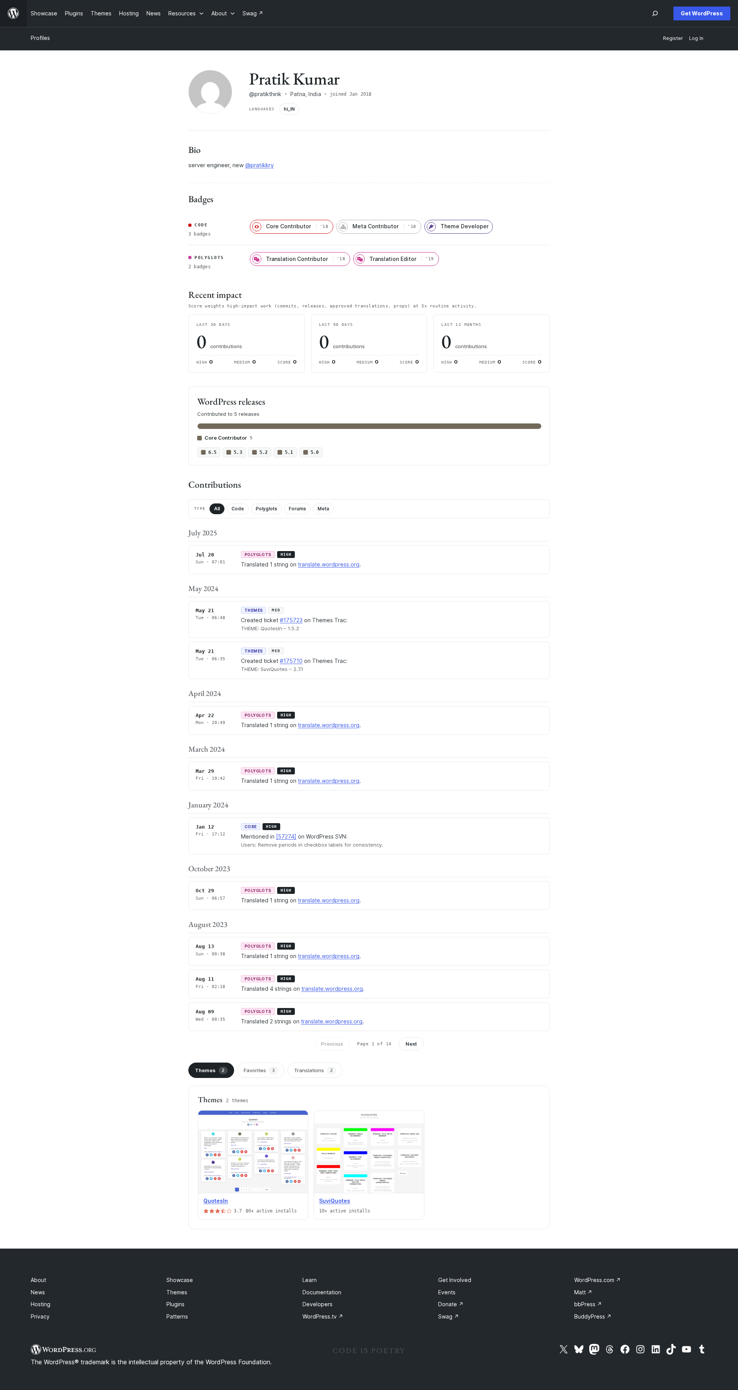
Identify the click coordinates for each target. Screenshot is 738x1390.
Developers (317, 1304)
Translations (313, 1070)
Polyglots (266, 508)
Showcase (179, 1280)
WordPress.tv (323, 1316)
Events (446, 1292)
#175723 (291, 620)
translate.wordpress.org (328, 564)
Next (411, 1044)
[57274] (286, 836)
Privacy (40, 1316)
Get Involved (454, 1280)
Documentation (322, 1292)
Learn (310, 1280)
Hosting (40, 1304)
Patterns (177, 1316)
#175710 (291, 661)
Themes (209, 1070)
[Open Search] (655, 13)
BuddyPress (593, 1316)
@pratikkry (259, 165)
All (217, 508)
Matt (583, 1292)
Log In (696, 38)
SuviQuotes (334, 1200)
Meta (323, 508)
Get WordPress (702, 13)
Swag (448, 1316)
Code (237, 508)
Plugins (175, 1304)
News (38, 1292)
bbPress (588, 1304)
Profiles (40, 38)
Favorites (259, 1070)
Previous (332, 1044)
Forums (297, 508)
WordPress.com (597, 1280)
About (38, 1280)
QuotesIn (215, 1200)
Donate (451, 1304)
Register (673, 38)
